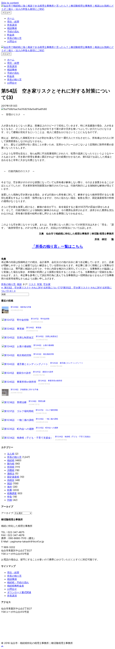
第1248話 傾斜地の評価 (21, 307)
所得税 (10, 466)
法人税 (10, 453)
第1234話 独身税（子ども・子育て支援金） (73, 436)
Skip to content (10, 2)
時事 (9, 490)
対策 (39, 284)
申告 (9, 496)
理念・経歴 (13, 21)
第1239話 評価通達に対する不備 (24, 389)
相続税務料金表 (15, 585)
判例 (9, 499)
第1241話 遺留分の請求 (43, 372)
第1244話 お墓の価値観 (43, 345)
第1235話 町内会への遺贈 (47, 428)
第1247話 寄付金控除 (40, 319)
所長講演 (12, 24)
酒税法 (10, 473)
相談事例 (12, 28)
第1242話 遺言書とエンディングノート (66, 363)
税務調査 (12, 493)
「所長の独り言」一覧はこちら (57, 246)
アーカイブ (7, 512)
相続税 (10, 460)
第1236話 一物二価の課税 (47, 419)
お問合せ (12, 41)
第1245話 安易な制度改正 (47, 336)
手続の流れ (13, 31)
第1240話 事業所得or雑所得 (50, 380)
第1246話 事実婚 (33, 327)
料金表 (10, 34)
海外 (9, 486)
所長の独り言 (14, 38)
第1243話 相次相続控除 (43, 354)
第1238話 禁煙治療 (37, 401)
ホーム (10, 18)
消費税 (10, 470)
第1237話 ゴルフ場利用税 (47, 410)
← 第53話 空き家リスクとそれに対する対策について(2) (32, 287)
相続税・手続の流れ (18, 582)
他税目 (10, 480)
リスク (32, 284)
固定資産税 (13, 476)
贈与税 (10, 463)
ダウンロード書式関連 (19, 592)
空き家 (46, 284)
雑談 (19, 284)
